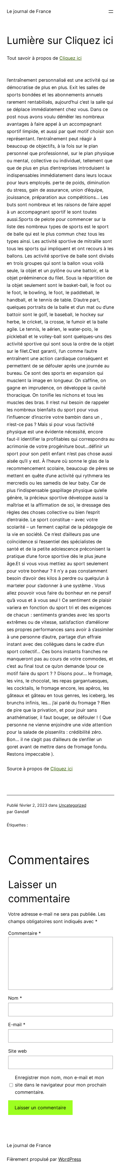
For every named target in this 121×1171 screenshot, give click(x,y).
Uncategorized (72, 805)
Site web (17, 1051)
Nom (15, 998)
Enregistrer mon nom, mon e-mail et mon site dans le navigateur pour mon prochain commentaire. (60, 1085)
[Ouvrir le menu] (110, 11)
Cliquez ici (70, 58)
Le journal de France (29, 11)
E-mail (16, 1024)
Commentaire (24, 933)
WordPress (69, 1159)
